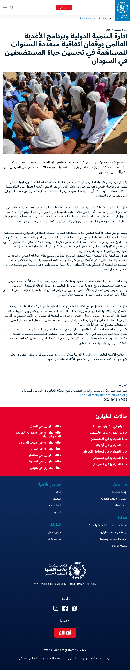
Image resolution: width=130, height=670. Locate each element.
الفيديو (57, 512)
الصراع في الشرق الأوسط (110, 426)
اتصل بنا (71, 658)
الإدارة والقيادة (119, 492)
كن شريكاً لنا (54, 539)
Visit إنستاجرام (55, 608)
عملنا (122, 517)
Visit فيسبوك (65, 608)
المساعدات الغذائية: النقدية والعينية (108, 525)
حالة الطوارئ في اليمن (45, 426)
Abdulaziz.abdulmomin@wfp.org (103, 395)
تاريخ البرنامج (120, 505)
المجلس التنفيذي (28, 658)
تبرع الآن (64, 7)
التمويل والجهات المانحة (114, 499)
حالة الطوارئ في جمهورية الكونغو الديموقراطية (38, 435)
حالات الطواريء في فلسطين (108, 433)
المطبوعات (55, 505)
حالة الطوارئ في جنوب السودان (39, 443)
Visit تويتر (74, 608)
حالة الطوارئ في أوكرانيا (111, 445)
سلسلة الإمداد (119, 546)
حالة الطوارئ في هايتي (45, 468)
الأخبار (57, 492)
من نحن (120, 484)
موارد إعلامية (49, 484)
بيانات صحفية (87, 18)
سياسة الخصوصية (91, 658)
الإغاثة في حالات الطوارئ (113, 532)
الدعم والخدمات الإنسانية (113, 539)
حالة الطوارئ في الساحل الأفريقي (104, 451)
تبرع (109, 658)
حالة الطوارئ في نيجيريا (45, 461)
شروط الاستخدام (52, 658)
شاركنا (55, 524)
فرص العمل (54, 532)
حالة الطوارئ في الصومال (109, 464)
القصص (56, 499)
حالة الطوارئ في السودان (110, 458)
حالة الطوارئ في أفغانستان (108, 439)
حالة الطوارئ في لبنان (46, 449)
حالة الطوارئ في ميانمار (45, 455)
